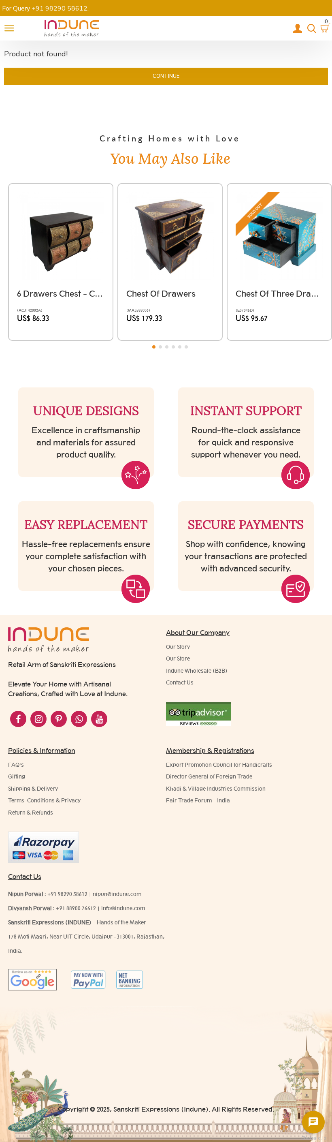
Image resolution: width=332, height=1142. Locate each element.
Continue (166, 76)
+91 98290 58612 (67, 894)
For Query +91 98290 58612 (44, 8)
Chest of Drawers (161, 294)
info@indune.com (123, 908)
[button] (153, 347)
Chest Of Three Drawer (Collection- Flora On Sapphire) (279, 294)
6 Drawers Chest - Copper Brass (60, 294)
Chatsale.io (313, 1138)
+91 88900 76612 (76, 908)
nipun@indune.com (117, 894)
